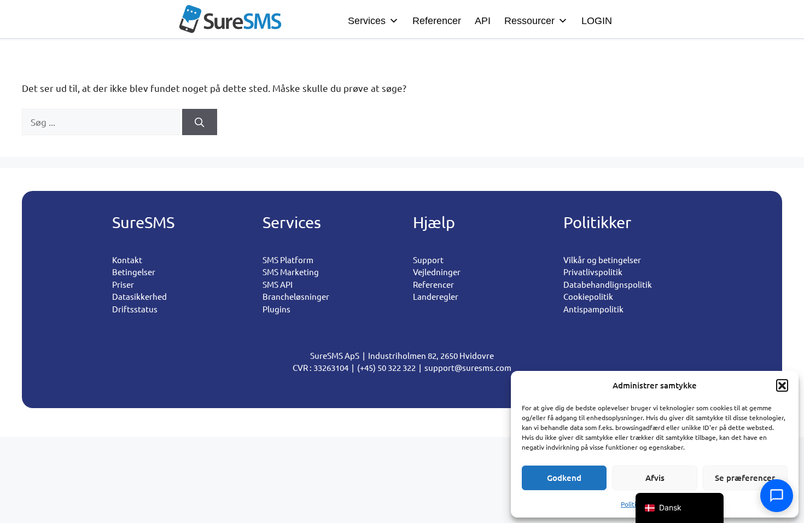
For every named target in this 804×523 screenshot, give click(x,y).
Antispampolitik (593, 309)
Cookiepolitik (588, 296)
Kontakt (127, 259)
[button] (782, 385)
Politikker (635, 503)
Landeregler (435, 296)
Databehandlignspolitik (607, 284)
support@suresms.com (467, 367)
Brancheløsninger (296, 296)
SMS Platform (288, 259)
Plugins (276, 309)
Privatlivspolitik (592, 271)
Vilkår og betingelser (602, 259)
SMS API (278, 284)
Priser (123, 284)
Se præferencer (745, 477)
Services (367, 20)
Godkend (564, 477)
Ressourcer (529, 20)
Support (428, 259)
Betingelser (133, 271)
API (483, 20)
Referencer (436, 20)
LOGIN (596, 20)
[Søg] (199, 122)
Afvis (655, 477)
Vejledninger (437, 271)
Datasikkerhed (139, 296)
